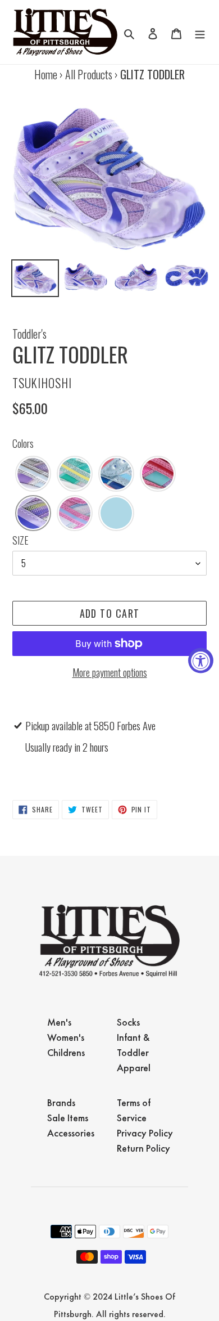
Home (45, 74)
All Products (88, 74)
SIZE (20, 540)
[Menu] (200, 32)
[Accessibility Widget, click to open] (200, 660)
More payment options (109, 672)
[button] (33, 474)
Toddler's (29, 333)
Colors (23, 443)
